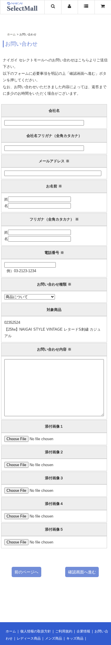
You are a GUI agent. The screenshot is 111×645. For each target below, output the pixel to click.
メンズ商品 (53, 638)
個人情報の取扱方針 (35, 631)
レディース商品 (29, 638)
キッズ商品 (74, 638)
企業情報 (83, 631)
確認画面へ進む (82, 572)
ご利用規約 (63, 631)
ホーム (11, 34)
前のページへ (26, 572)
